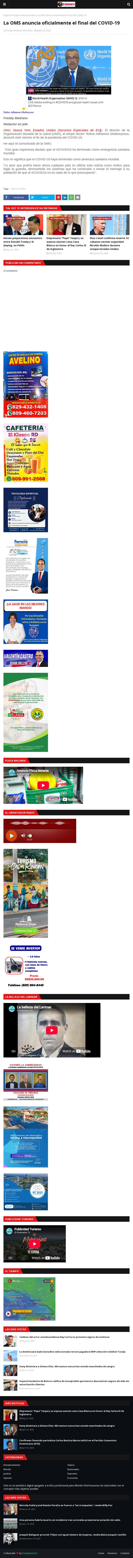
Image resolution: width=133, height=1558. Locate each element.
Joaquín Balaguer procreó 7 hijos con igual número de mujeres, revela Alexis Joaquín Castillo (72, 1534)
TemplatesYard (29, 1553)
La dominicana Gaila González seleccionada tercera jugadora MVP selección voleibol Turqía (72, 1351)
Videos (71, 1465)
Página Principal (11, 15)
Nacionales (73, 1469)
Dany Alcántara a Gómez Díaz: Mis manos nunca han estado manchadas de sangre (67, 1366)
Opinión (7, 1477)
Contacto (125, 1553)
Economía (72, 1477)
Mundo (7, 1469)
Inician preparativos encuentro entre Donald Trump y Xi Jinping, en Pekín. (22, 241)
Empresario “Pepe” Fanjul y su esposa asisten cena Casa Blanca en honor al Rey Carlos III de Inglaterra (66, 243)
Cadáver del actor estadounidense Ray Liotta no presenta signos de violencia (64, 1337)
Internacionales (28, 15)
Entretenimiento (11, 1465)
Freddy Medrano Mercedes (19, 30)
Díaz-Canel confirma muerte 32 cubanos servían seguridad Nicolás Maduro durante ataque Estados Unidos (109, 243)
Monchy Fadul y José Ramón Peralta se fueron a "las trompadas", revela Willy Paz (65, 1505)
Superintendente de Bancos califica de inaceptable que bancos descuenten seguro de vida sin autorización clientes (74, 1383)
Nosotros (112, 1553)
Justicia (7, 1473)
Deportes (72, 1473)
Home (101, 1553)
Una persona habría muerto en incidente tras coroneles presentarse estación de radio (69, 1520)
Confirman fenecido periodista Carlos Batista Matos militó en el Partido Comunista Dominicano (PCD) (67, 1442)
